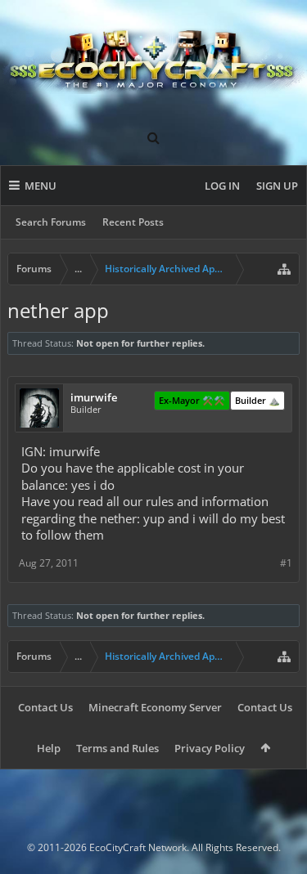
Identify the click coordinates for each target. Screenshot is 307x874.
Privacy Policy (209, 748)
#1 (286, 563)
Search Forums (51, 222)
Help (49, 748)
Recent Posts (133, 222)
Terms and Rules (117, 748)
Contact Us (45, 707)
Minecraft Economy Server (155, 707)
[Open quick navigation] (284, 269)
